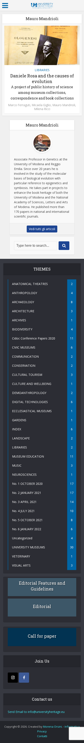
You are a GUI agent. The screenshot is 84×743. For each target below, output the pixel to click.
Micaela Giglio (41, 105)
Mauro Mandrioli (63, 105)
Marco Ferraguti (19, 105)
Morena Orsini (52, 727)
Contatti (42, 736)
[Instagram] (13, 678)
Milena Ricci (42, 109)
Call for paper (42, 636)
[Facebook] (24, 678)
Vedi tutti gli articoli (42, 229)
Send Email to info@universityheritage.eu (36, 712)
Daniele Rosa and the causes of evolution (42, 86)
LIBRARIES (42, 70)
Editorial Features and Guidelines (42, 586)
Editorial (42, 606)
